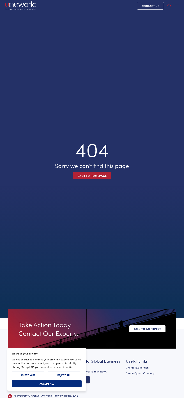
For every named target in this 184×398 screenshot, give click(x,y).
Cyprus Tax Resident (138, 367)
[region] (46, 369)
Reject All (64, 375)
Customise (28, 375)
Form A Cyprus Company (140, 373)
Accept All (47, 383)
